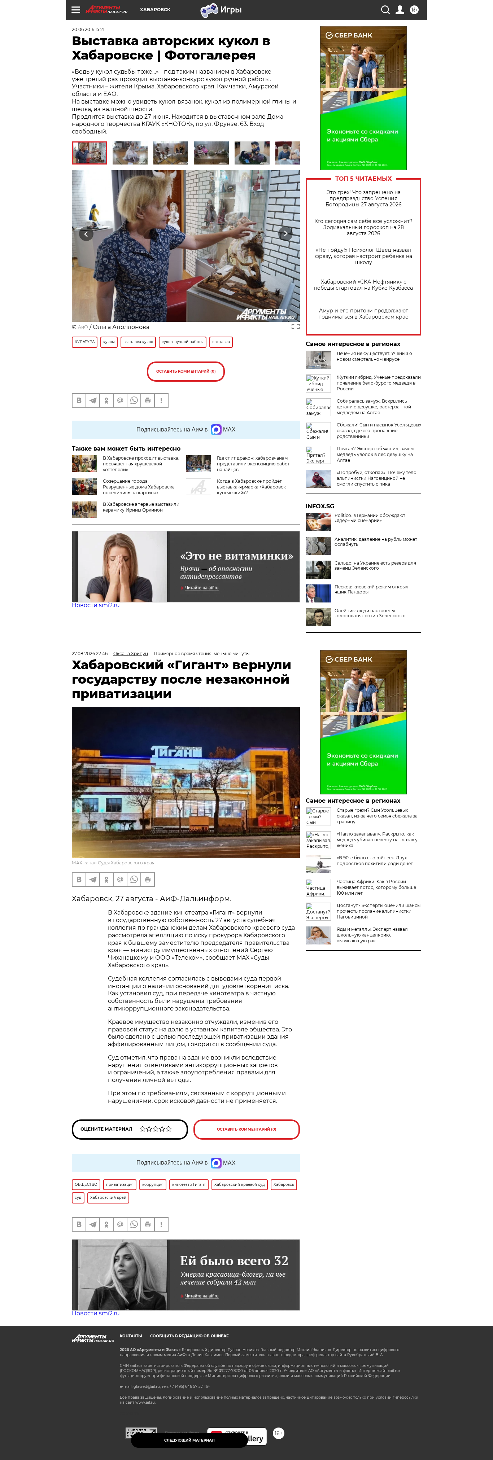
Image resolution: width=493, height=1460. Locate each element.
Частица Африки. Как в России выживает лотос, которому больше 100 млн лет (376, 887)
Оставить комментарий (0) (186, 371)
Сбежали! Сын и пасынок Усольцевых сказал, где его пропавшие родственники (379, 430)
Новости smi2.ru (96, 605)
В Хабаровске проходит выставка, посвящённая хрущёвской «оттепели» (141, 463)
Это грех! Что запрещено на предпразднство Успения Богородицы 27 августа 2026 (364, 198)
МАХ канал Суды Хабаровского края (113, 862)
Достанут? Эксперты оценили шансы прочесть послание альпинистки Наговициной (378, 911)
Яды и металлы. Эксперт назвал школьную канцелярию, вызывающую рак (372, 934)
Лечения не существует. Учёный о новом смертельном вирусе (374, 356)
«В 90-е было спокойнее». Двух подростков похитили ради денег (375, 860)
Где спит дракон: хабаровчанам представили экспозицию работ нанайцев (253, 463)
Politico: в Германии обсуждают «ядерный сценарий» (370, 518)
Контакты (131, 1336)
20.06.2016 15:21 (88, 29)
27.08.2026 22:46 (90, 653)
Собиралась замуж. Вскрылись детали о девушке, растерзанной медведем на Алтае (374, 406)
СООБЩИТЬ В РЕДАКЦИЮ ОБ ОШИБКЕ (189, 1336)
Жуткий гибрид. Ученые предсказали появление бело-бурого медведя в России (379, 382)
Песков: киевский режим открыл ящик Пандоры (372, 589)
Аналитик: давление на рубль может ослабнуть (376, 542)
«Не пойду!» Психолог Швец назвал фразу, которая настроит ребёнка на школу (363, 256)
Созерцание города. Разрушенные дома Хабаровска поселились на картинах (139, 486)
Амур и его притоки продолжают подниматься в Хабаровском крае (363, 314)
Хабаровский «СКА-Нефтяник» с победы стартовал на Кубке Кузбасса (363, 285)
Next (286, 234)
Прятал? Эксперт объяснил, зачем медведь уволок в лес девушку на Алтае (375, 454)
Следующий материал (189, 1440)
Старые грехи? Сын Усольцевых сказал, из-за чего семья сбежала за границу (377, 815)
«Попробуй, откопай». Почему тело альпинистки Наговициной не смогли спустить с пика (376, 478)
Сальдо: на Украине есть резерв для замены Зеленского (375, 566)
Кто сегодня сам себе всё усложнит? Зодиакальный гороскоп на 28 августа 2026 (363, 227)
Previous (86, 234)
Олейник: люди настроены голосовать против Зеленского (370, 613)
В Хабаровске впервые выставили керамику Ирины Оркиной (141, 507)
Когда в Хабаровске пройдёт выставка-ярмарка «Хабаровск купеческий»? (251, 486)
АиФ (83, 327)
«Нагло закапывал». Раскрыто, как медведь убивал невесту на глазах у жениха (377, 839)
